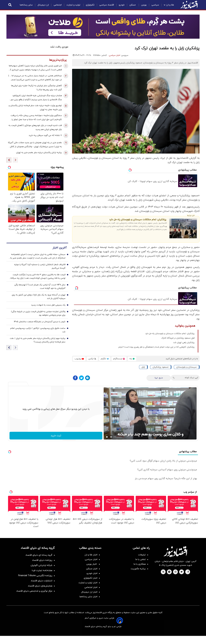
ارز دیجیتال (43, 4)
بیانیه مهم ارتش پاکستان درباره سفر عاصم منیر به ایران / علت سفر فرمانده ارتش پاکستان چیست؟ (37, 340)
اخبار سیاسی (114, 55)
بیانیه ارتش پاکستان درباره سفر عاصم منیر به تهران (39, 152)
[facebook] (188, 572)
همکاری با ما (140, 564)
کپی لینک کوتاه (191, 377)
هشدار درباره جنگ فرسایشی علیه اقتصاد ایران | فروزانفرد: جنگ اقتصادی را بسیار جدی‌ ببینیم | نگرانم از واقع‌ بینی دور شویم (36, 98)
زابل (143, 367)
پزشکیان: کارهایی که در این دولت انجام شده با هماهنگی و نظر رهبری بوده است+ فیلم (156, 347)
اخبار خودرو (92, 573)
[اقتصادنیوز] (175, 551)
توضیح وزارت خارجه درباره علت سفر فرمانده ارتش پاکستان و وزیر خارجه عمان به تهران (35, 107)
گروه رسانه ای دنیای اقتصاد (38, 555)
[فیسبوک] (75, 377)
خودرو (122, 4)
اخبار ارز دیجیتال (89, 592)
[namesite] (189, 5)
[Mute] (111, 437)
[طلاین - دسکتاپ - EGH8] (103, 27)
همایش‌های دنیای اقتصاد (40, 585)
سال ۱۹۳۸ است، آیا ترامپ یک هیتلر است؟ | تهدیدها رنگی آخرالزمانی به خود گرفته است (39, 287)
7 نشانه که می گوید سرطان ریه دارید (45, 135)
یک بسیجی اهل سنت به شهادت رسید (48, 305)
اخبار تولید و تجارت (88, 582)
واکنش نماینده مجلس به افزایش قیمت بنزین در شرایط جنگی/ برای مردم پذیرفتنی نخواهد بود (38, 313)
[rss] (163, 572)
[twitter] (182, 572)
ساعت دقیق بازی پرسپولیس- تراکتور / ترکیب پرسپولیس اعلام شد (37, 330)
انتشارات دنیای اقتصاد (41, 580)
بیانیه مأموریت (138, 568)
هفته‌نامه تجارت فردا (42, 570)
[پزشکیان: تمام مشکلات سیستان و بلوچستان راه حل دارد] (183, 228)
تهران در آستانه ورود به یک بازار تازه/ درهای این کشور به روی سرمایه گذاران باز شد (38, 297)
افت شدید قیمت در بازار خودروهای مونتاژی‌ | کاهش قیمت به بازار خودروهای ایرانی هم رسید (35, 127)
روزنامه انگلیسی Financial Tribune (35, 575)
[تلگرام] (87, 377)
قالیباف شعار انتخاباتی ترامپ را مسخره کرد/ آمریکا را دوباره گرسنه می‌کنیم (39, 266)
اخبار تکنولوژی (90, 578)
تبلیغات (142, 554)
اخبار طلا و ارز (90, 554)
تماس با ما (140, 559)
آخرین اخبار (59, 248)
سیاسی (155, 4)
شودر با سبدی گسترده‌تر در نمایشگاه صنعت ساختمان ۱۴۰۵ (39, 321)
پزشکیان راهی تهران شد (183, 342)
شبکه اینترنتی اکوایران (41, 565)
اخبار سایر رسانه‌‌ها (88, 596)
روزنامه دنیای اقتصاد (42, 560)
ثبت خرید (56, 435)
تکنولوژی (90, 4)
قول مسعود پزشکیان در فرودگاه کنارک (177, 338)
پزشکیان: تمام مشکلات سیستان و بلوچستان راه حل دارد (137, 219)
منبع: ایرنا (159, 378)
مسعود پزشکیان (161, 367)
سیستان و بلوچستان (186, 367)
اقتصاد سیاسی (106, 4)
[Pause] (107, 437)
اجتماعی (58, 4)
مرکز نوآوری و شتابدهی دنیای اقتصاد (34, 591)
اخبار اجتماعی (90, 587)
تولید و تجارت (73, 4)
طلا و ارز (170, 4)
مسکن (132, 4)
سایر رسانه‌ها (26, 4)
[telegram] (169, 572)
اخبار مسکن (91, 568)
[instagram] (175, 572)
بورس (144, 4)
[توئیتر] (81, 377)
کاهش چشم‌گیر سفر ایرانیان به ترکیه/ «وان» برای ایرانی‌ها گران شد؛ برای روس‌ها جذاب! (36, 87)
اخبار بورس (91, 564)
